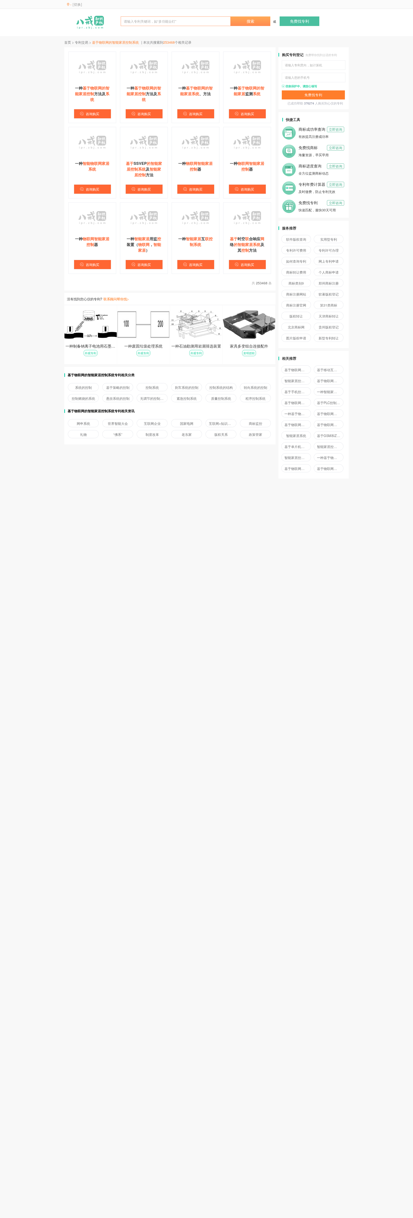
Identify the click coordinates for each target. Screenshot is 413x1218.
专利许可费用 (296, 250)
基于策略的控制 (118, 387)
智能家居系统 (296, 435)
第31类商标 (328, 305)
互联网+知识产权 (221, 423)
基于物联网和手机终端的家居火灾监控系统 (328, 424)
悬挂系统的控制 (118, 398)
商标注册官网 (296, 305)
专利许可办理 (329, 250)
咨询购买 (92, 113)
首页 (67, 42)
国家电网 (186, 423)
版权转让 (296, 316)
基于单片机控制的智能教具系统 (296, 446)
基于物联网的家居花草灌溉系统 (296, 402)
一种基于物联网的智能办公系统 (296, 413)
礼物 (83, 434)
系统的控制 (83, 387)
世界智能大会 (118, 423)
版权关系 (221, 434)
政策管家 (255, 434)
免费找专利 (299, 21)
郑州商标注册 (329, 283)
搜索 (250, 21)
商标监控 (255, 423)
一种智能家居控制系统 (328, 391)
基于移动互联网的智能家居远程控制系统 (328, 369)
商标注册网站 (296, 294)
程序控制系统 (255, 398)
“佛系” (117, 434)
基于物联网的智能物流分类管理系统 (296, 424)
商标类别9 (296, 283)
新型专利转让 (329, 338)
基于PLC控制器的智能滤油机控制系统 (328, 402)
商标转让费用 (296, 272)
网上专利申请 (329, 261)
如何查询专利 (296, 261)
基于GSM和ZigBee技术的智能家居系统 (328, 435)
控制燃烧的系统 (83, 398)
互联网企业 (152, 423)
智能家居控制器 (328, 446)
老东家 (187, 434)
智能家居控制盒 (296, 457)
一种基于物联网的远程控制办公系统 (328, 457)
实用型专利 (328, 239)
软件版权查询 (296, 239)
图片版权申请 (296, 338)
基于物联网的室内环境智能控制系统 (328, 380)
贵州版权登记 (329, 327)
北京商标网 (296, 327)
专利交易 (81, 42)
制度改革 (152, 434)
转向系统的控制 (255, 387)
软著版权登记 (329, 294)
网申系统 (83, 423)
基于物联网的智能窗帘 (328, 468)
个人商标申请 (329, 272)
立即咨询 (335, 129)
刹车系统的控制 (186, 387)
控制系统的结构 (221, 387)
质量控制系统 (221, 398)
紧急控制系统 (187, 398)
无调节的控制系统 (152, 398)
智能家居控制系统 (296, 380)
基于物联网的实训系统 (296, 468)
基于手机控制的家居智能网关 (296, 391)
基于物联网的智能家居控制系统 (296, 369)
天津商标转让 (329, 316)
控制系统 (152, 387)
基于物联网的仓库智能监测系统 (328, 413)
